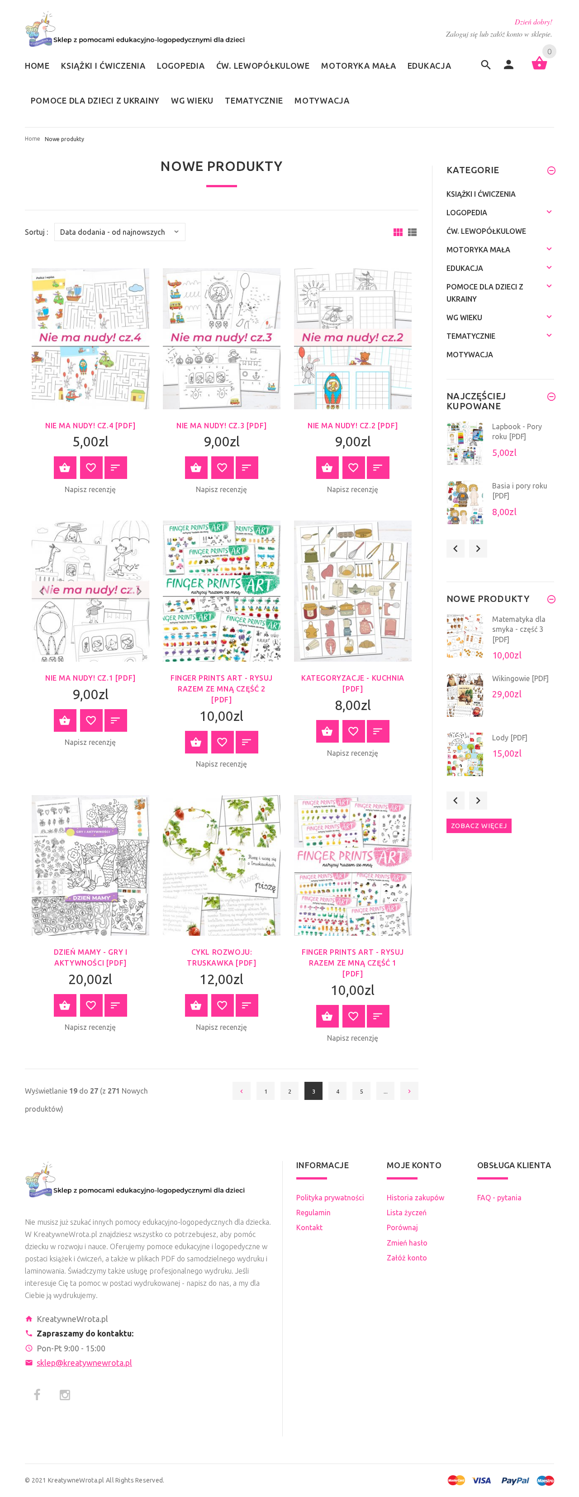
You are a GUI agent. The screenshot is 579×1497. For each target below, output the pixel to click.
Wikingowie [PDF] (520, 678)
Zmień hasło (407, 1243)
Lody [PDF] (509, 738)
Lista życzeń (407, 1212)
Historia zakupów (415, 1198)
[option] (500, 448)
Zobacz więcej (479, 825)
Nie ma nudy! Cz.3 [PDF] (221, 426)
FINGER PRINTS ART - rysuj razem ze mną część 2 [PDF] (222, 689)
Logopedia (466, 212)
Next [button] (478, 549)
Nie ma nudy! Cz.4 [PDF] (90, 426)
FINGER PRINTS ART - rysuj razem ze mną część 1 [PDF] (353, 963)
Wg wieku (464, 317)
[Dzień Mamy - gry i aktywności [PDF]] (90, 865)
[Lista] (412, 232)
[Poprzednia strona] (242, 1091)
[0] (539, 69)
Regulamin (313, 1212)
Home (32, 139)
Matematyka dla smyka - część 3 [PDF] (519, 629)
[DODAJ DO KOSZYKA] (65, 467)
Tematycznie (470, 336)
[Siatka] (398, 232)
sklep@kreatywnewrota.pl (84, 1362)
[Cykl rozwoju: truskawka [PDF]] (221, 865)
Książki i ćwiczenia (481, 194)
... (386, 1091)
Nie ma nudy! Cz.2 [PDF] (353, 426)
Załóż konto (407, 1258)
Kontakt (309, 1227)
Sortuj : (36, 232)
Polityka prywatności (330, 1198)
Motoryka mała (478, 250)
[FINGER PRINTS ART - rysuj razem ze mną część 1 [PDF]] (353, 865)
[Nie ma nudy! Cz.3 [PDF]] (221, 338)
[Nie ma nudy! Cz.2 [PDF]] (353, 338)
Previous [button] (455, 549)
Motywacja (469, 355)
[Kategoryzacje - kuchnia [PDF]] (353, 590)
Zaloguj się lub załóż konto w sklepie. (499, 33)
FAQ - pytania (499, 1198)
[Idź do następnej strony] (409, 1091)
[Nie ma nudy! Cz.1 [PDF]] (90, 590)
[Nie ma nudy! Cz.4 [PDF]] (90, 338)
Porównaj (402, 1227)
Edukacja (464, 268)
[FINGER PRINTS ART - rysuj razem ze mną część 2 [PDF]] (221, 590)
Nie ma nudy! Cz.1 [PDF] (90, 678)
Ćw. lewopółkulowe (486, 231)
